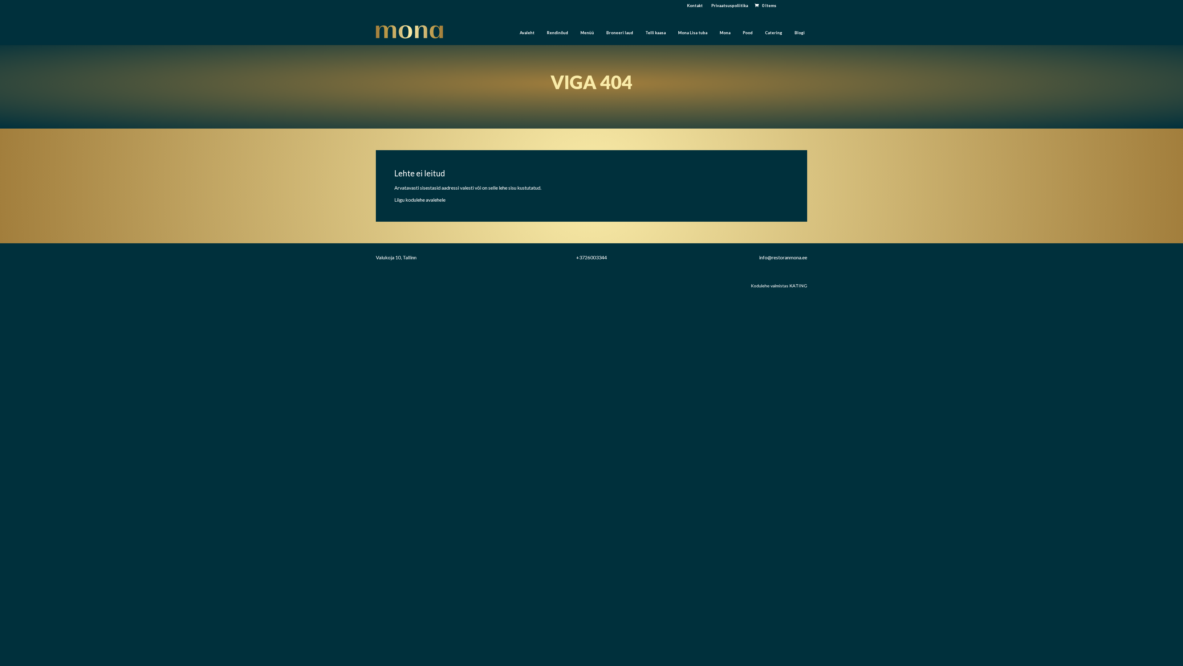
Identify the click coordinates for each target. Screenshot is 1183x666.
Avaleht (527, 32)
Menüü (587, 32)
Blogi (800, 32)
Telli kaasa (655, 32)
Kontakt (695, 5)
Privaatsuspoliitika (729, 5)
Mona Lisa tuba (692, 32)
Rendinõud (557, 32)
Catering (773, 32)
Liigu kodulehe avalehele (419, 200)
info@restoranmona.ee (783, 257)
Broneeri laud (619, 32)
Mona (725, 32)
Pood (748, 32)
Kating (798, 286)
